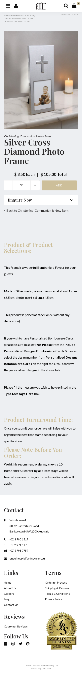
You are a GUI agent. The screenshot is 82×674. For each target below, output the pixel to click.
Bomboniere (16, 15)
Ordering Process (56, 582)
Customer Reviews (16, 626)
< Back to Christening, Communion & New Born (36, 210)
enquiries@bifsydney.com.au (27, 558)
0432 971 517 (18, 545)
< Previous (65, 14)
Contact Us (11, 604)
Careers (9, 593)
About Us (10, 588)
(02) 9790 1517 (18, 539)
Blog (7, 599)
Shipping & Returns (57, 588)
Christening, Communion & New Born (27, 136)
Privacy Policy (53, 599)
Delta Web (46, 668)
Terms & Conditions (57, 593)
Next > (75, 14)
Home (7, 15)
